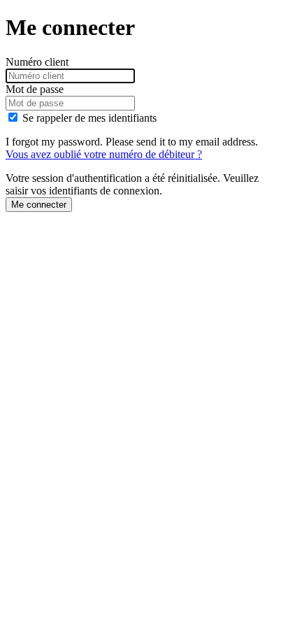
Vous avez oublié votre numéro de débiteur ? (104, 154)
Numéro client (37, 62)
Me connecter (38, 204)
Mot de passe (35, 89)
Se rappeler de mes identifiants (89, 118)
